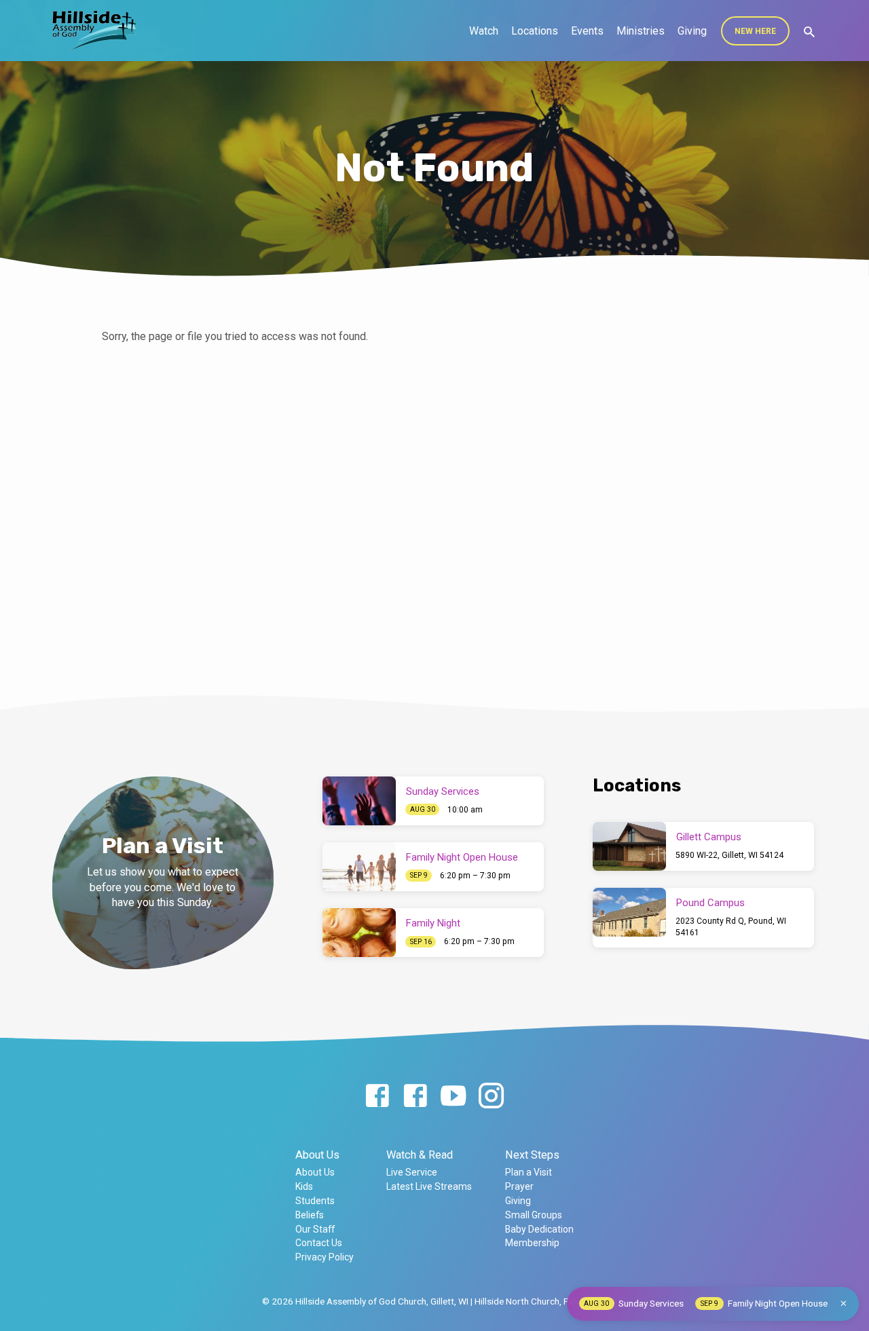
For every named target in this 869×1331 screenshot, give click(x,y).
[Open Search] (809, 32)
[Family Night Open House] (359, 866)
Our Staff (315, 1229)
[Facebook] (377, 1096)
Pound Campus (710, 903)
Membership (532, 1242)
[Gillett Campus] (629, 846)
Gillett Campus (708, 837)
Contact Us (318, 1242)
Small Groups (533, 1215)
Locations (534, 30)
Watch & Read (419, 1154)
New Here (755, 31)
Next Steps (532, 1154)
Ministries (640, 30)
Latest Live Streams (429, 1186)
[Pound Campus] (629, 912)
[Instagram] (491, 1096)
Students (315, 1200)
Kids (304, 1186)
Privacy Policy (324, 1257)
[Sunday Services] (359, 800)
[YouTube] (453, 1096)
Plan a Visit (528, 1172)
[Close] (843, 1303)
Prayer (519, 1186)
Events (587, 30)
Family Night (433, 923)
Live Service (411, 1172)
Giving (692, 30)
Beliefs (309, 1215)
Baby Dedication (539, 1229)
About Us (317, 1154)
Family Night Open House (462, 857)
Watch (483, 30)
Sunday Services (442, 791)
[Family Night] (359, 932)
